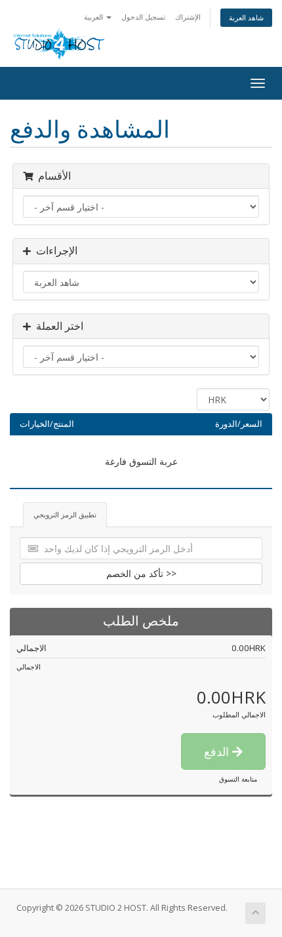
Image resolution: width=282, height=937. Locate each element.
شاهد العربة (246, 17)
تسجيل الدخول (143, 17)
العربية (94, 17)
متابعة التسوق (238, 779)
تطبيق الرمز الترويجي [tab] (64, 514)
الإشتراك (188, 17)
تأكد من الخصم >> (141, 573)
